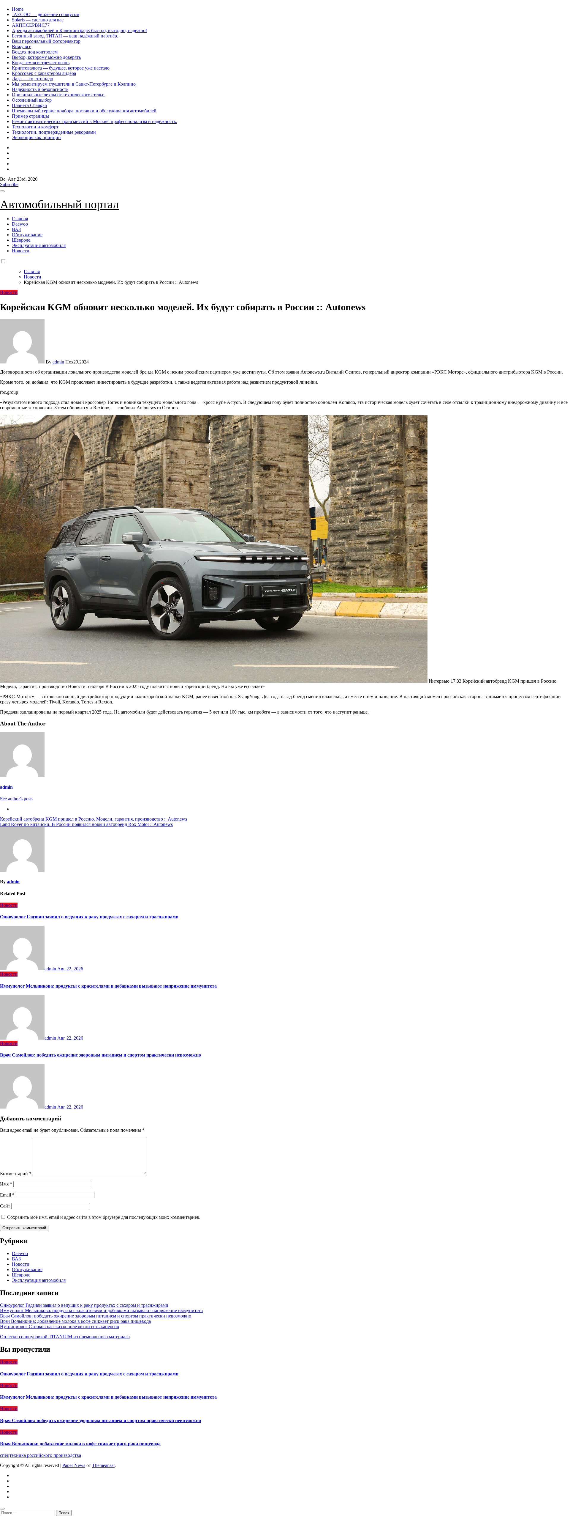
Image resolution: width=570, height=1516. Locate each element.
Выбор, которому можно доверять (46, 57)
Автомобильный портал (59, 204)
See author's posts (16, 798)
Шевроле (21, 240)
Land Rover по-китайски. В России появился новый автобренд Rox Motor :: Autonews (86, 824)
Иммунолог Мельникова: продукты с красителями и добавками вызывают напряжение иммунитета (108, 985)
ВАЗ (16, 229)
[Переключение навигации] (2, 191)
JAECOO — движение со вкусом (45, 14)
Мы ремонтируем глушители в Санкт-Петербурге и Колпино (74, 83)
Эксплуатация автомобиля (39, 245)
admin (58, 361)
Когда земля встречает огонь (40, 62)
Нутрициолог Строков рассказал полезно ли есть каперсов (59, 1326)
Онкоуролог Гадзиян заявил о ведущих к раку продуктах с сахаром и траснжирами (89, 916)
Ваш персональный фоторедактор (46, 41)
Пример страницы (30, 116)
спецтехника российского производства (40, 1455)
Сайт (5, 1205)
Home (17, 9)
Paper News (73, 1465)
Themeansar (103, 1465)
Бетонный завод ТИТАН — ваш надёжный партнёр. (65, 35)
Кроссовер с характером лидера (44, 73)
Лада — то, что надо (32, 78)
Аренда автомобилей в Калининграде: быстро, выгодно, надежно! (79, 30)
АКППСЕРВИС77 (31, 25)
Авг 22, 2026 (70, 968)
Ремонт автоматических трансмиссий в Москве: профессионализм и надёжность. (94, 121)
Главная (20, 218)
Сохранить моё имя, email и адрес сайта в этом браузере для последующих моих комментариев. (103, 1217)
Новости (20, 250)
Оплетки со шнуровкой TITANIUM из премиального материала (65, 1336)
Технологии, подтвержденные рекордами (54, 132)
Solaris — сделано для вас (38, 19)
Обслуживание (27, 234)
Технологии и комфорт (35, 126)
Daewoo (20, 223)
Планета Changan (29, 105)
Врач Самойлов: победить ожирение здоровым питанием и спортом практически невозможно (100, 1054)
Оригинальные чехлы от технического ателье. (58, 94)
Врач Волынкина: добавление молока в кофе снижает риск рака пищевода (75, 1321)
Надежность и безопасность (40, 89)
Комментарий (15, 1173)
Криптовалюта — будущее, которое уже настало (61, 67)
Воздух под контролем (35, 51)
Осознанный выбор (32, 100)
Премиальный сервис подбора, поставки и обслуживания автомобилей (84, 110)
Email (7, 1194)
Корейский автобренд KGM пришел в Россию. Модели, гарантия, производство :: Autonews (93, 818)
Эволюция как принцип (36, 137)
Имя (6, 1183)
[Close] (2, 1508)
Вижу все (21, 46)
